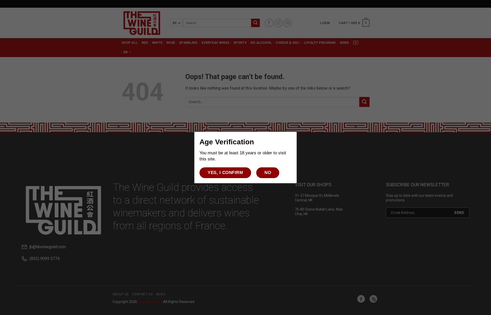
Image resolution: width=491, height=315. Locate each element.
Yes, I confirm (225, 172)
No (267, 172)
